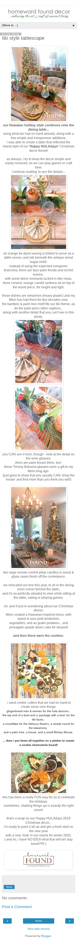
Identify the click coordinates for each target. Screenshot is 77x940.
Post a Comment (17, 907)
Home (38, 921)
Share (9, 887)
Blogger (46, 936)
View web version (38, 928)
